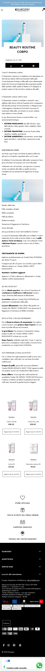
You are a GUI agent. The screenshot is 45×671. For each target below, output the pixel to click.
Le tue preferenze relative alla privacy (25, 661)
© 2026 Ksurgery (8, 652)
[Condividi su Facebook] (11, 65)
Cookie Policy (18, 606)
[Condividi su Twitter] (22, 65)
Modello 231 (16, 608)
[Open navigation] (5, 10)
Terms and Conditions (32, 606)
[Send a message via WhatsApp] (39, 665)
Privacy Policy (7, 606)
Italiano (6, 623)
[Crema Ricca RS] (33, 405)
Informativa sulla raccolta (15, 668)
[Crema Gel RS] (12, 405)
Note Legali (6, 608)
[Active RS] (12, 448)
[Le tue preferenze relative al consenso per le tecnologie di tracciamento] (4, 667)
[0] (42, 10)
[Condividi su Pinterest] (33, 65)
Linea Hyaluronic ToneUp (10, 150)
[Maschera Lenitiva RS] (33, 448)
